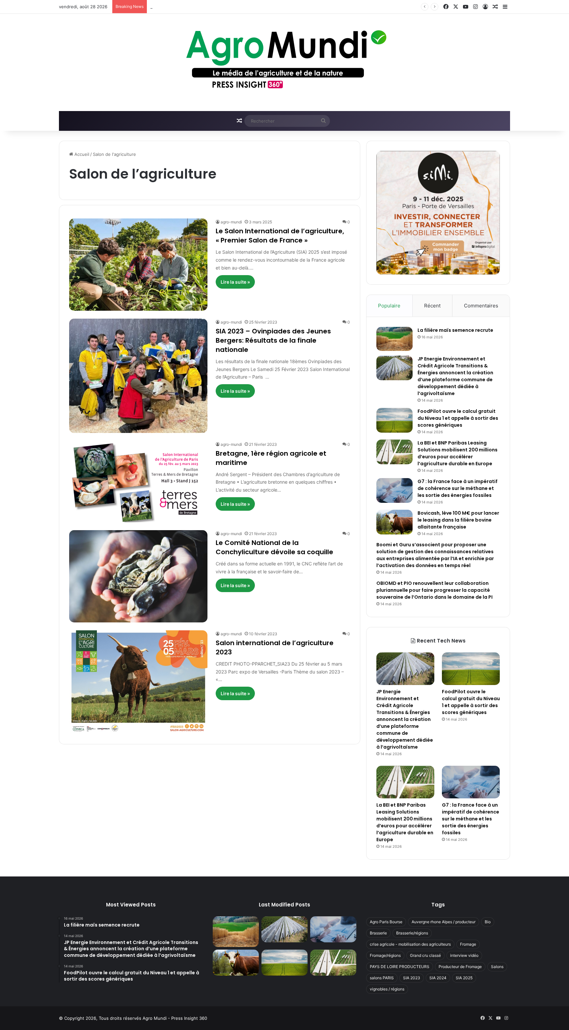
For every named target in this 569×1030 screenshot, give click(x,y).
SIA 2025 (464, 977)
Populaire (389, 305)
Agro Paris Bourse (386, 921)
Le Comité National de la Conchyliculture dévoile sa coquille (274, 547)
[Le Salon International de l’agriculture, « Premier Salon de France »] (138, 264)
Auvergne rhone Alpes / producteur (443, 921)
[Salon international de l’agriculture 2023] (138, 682)
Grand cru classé (425, 955)
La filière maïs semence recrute (455, 330)
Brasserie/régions (412, 932)
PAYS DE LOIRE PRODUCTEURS (399, 966)
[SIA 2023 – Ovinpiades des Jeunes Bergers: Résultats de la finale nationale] (138, 376)
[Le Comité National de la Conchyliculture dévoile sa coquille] (138, 576)
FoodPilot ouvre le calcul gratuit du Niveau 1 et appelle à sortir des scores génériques (238, 6)
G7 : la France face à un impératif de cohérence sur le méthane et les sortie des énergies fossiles (458, 488)
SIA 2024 (438, 977)
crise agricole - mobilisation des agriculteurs (410, 944)
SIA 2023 (411, 977)
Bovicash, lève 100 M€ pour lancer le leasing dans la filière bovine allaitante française (458, 520)
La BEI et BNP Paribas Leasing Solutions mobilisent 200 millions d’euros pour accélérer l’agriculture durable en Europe (458, 453)
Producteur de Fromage (460, 966)
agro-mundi (231, 221)
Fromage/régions (385, 955)
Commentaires (481, 305)
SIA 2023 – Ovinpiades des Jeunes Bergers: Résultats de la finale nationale (273, 340)
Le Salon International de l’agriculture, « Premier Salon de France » (280, 235)
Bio (488, 921)
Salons (497, 966)
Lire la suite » (235, 282)
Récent (432, 305)
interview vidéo (464, 955)
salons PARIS (382, 977)
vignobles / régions (387, 989)
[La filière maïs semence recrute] (394, 339)
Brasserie (378, 932)
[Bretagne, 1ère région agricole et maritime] (138, 481)
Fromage (468, 944)
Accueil (81, 154)
